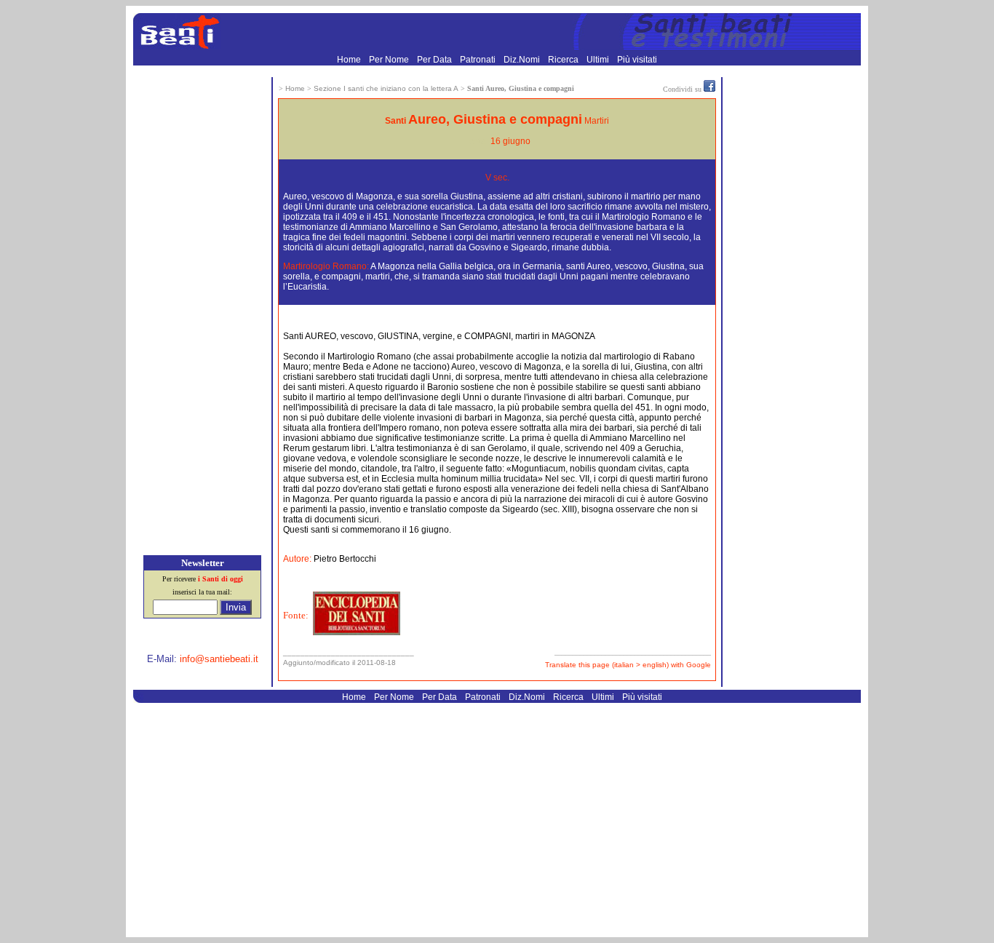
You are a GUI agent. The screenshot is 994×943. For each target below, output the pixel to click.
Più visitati (637, 60)
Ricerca (564, 60)
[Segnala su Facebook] (709, 89)
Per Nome (390, 60)
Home (350, 60)
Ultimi (599, 60)
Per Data (435, 60)
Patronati (479, 60)
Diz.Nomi (523, 60)
